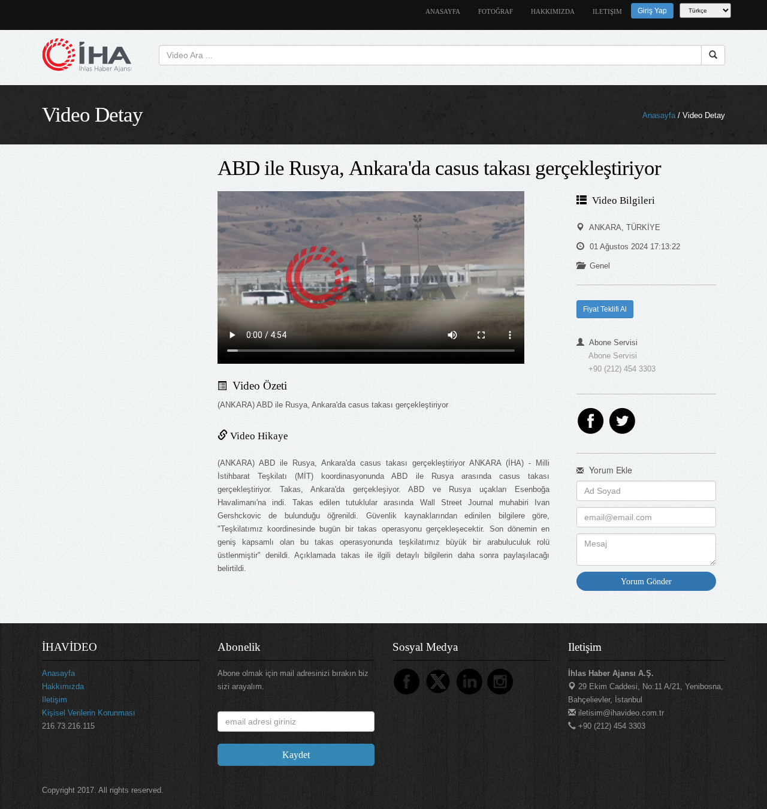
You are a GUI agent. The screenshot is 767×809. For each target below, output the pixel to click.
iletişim (607, 11)
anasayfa (442, 11)
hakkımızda (553, 11)
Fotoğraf (495, 11)
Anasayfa (658, 115)
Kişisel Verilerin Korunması (88, 712)
